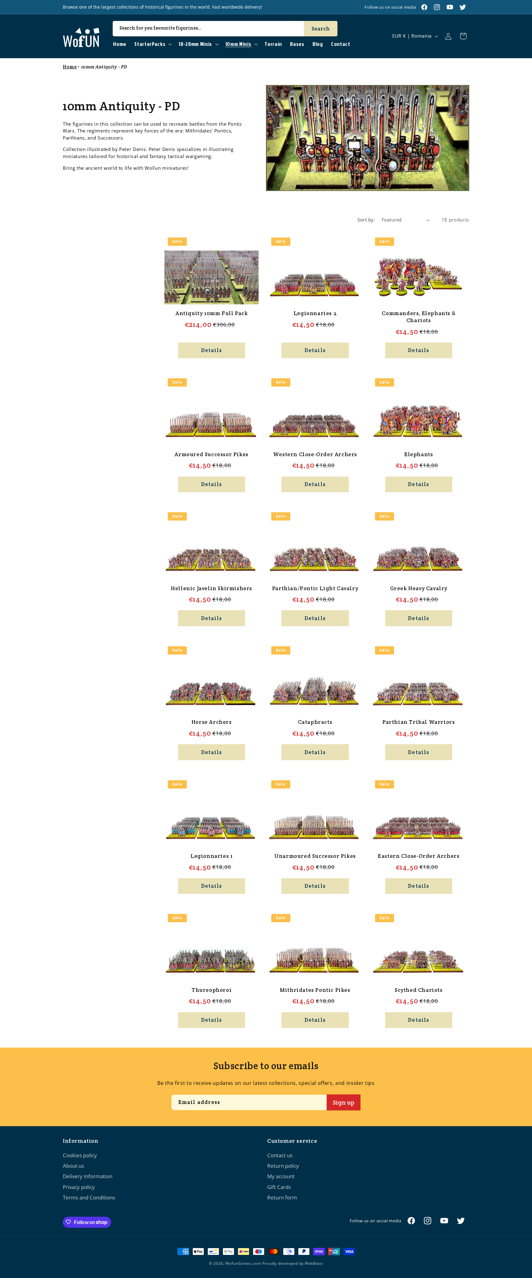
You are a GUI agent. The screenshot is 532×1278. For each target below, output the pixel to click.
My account (281, 1176)
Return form (282, 1197)
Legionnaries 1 (211, 856)
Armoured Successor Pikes (211, 454)
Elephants (418, 454)
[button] (152, 44)
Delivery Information (87, 1176)
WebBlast (314, 1263)
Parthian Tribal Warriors (418, 722)
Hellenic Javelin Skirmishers (211, 588)
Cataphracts (315, 722)
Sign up (343, 1102)
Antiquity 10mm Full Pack (211, 313)
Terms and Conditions (89, 1197)
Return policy (283, 1166)
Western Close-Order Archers (315, 454)
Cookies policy (80, 1155)
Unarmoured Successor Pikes (315, 856)
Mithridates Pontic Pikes (315, 990)
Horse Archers (211, 722)
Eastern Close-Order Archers (418, 856)
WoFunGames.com (243, 1263)
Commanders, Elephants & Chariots (418, 317)
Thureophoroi (211, 990)
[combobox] (225, 28)
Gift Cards (279, 1187)
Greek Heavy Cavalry (418, 588)
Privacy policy (79, 1187)
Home (70, 67)
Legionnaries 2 (315, 313)
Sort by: (366, 220)
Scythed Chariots (419, 990)
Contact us (279, 1155)
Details (211, 350)
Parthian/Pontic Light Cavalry (315, 588)
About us (73, 1166)
